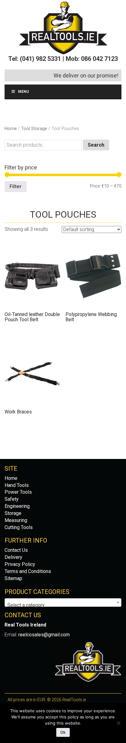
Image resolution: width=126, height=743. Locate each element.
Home (11, 128)
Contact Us (16, 550)
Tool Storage (34, 128)
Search (96, 145)
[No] (118, 723)
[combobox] (63, 602)
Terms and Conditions (28, 571)
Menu (23, 91)
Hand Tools (17, 485)
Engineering (17, 506)
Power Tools (18, 492)
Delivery (13, 557)
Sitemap (13, 578)
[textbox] (63, 605)
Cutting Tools (19, 527)
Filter (15, 186)
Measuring (16, 520)
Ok (63, 732)
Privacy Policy (20, 564)
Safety (12, 499)
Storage (13, 513)
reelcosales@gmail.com (44, 635)
